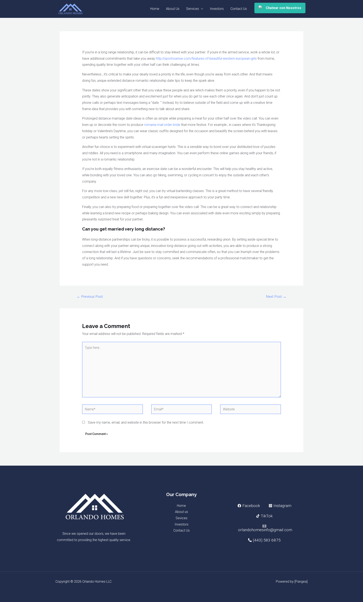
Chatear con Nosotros (283, 8)
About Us (172, 9)
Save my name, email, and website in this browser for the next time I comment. (146, 422)
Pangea (301, 582)
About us (181, 512)
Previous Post (90, 296)
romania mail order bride (162, 125)
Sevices (181, 518)
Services (192, 9)
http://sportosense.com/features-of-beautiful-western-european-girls (206, 59)
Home (154, 9)
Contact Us (238, 9)
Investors (217, 9)
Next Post (276, 296)
